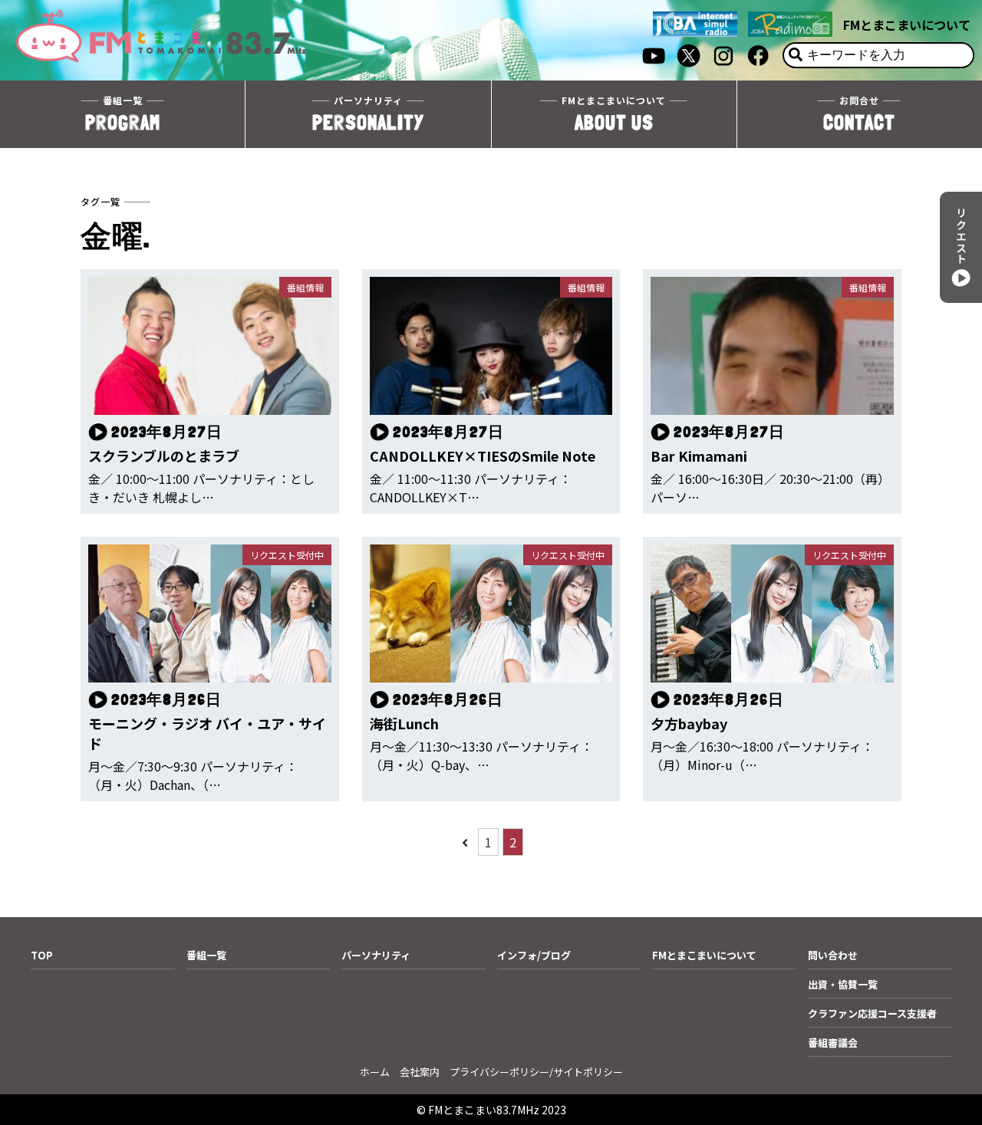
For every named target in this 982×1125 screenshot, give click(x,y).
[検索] (795, 55)
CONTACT (859, 114)
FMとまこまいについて (906, 24)
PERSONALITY (368, 114)
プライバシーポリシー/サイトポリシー (536, 1071)
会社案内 (420, 1071)
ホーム (375, 1071)
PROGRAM (123, 114)
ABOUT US (613, 114)
